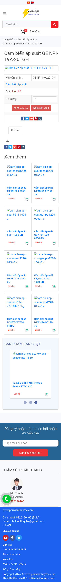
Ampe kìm (8, 559)
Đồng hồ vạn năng (11, 554)
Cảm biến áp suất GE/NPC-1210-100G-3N (43, 278)
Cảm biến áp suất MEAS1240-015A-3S (43, 322)
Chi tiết (15, 130)
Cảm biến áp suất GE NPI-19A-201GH (22, 43)
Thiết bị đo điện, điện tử (14, 549)
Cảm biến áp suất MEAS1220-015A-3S (43, 191)
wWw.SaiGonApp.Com (41, 578)
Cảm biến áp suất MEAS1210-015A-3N (16, 278)
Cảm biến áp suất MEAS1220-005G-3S (16, 191)
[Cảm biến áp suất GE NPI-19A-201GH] (31, 68)
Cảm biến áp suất (25, 39)
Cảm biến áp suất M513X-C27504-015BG (16, 322)
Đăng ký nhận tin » (30, 453)
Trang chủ (8, 39)
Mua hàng (22, 108)
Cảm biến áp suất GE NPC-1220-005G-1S (43, 235)
